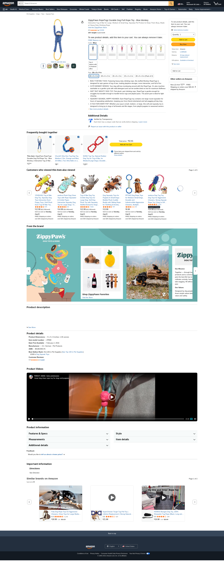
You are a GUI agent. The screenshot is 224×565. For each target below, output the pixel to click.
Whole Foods (84, 9)
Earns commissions (52, 376)
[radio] (43, 66)
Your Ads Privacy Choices (137, 553)
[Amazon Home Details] (162, 9)
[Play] (28, 419)
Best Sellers (50, 9)
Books (106, 9)
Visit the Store (87, 297)
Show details (118, 155)
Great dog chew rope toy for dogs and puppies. (51, 378)
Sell (123, 9)
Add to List (176, 71)
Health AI (13, 9)
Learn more (142, 122)
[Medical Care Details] (29, 9)
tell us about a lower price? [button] (52, 454)
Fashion (130, 9)
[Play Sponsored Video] (60, 498)
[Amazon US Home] (90, 547)
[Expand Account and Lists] (200, 4)
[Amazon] (8, 3)
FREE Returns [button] (93, 40)
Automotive (182, 9)
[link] (68, 144)
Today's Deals (96, 9)
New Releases (62, 9)
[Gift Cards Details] (119, 9)
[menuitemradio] (191, 419)
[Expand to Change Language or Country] (183, 4)
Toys (42, 14)
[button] (5, 9)
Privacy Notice (94, 553)
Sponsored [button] (30, 482)
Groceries (73, 9)
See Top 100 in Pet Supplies (72, 352)
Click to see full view (58, 62)
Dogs (38, 14)
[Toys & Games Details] (176, 9)
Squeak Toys (50, 14)
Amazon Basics (37, 9)
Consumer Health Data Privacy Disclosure (114, 553)
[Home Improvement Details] (210, 9)
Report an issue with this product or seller (106, 126)
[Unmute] (195, 419)
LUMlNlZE (183, 52)
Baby (191, 9)
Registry (138, 9)
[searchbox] (96, 3)
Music (145, 9)
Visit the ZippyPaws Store (97, 27)
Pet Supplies (31, 14)
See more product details (99, 109)
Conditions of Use (82, 553)
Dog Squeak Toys (42, 354)
